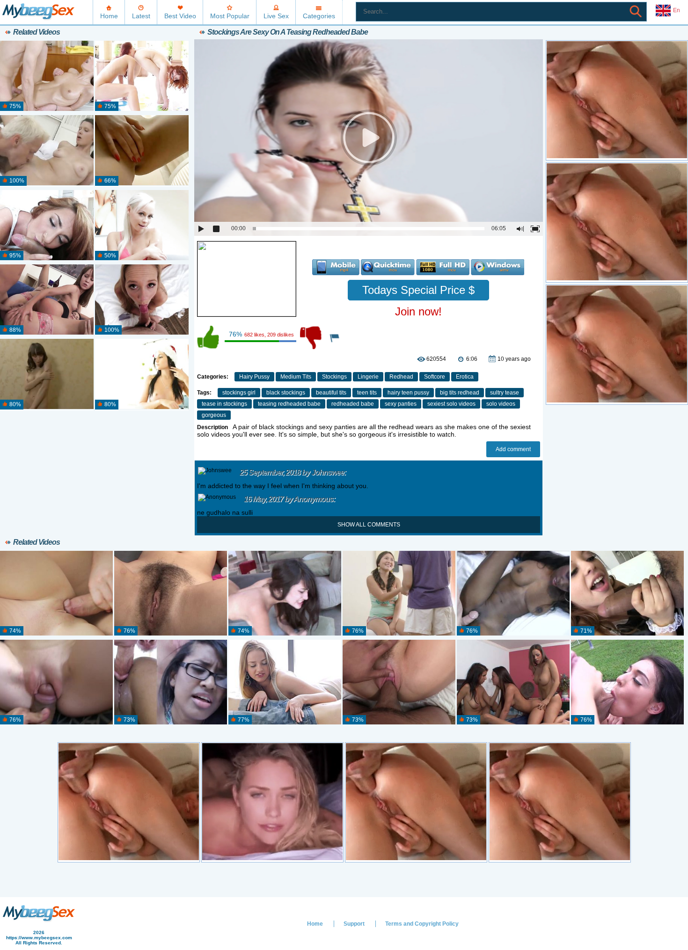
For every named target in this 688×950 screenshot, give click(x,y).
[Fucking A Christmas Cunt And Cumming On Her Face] (142, 374)
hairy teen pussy (408, 392)
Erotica (465, 376)
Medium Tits (295, 376)
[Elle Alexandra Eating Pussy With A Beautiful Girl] (284, 593)
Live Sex (276, 16)
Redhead (401, 376)
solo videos (500, 404)
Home (109, 16)
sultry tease (504, 392)
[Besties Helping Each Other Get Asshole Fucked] (47, 300)
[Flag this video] (335, 337)
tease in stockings (224, 404)
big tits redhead (459, 392)
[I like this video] (208, 337)
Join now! (418, 311)
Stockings (334, 376)
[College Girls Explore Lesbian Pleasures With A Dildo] (170, 593)
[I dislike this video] (311, 337)
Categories (319, 16)
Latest (141, 16)
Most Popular (229, 16)
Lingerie (368, 376)
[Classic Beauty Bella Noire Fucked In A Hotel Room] (399, 682)
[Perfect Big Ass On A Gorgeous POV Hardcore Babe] (47, 225)
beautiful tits (331, 392)
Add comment (513, 449)
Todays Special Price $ (418, 290)
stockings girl (239, 392)
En (676, 10)
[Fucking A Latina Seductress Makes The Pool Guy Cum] (627, 682)
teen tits (367, 392)
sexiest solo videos (451, 404)
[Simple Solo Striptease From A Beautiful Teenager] (142, 150)
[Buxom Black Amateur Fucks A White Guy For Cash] (513, 593)
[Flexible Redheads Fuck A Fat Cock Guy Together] (142, 76)
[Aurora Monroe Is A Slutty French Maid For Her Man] (627, 593)
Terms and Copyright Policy (422, 924)
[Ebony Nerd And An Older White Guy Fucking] (170, 682)
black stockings (285, 392)
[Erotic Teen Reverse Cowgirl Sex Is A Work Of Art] (284, 682)
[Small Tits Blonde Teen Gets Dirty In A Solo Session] (142, 225)
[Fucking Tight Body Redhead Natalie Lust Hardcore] (56, 682)
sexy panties (401, 404)
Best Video (180, 16)
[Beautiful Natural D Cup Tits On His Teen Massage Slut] (47, 76)
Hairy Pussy (254, 376)
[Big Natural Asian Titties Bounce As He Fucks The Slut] (399, 593)
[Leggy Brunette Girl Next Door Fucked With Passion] (47, 150)
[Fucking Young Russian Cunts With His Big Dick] (56, 593)
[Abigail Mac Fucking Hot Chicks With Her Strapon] (513, 682)
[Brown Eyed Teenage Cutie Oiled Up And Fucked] (142, 300)
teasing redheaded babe (289, 404)
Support (354, 924)
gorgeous (214, 415)
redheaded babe (352, 404)
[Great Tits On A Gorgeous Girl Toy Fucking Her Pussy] (47, 374)
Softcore (434, 376)
